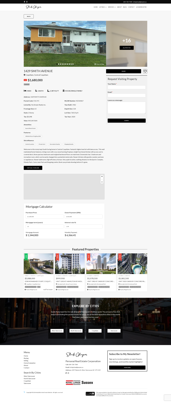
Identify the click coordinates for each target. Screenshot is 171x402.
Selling (26, 360)
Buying (26, 358)
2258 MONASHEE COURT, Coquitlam (38, 281)
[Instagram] (27, 1)
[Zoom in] (102, 176)
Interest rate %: (70, 222)
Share (124, 71)
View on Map (100, 64)
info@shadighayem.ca (139, 2)
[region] (64, 186)
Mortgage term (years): (34, 222)
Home (96, 7)
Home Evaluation (29, 363)
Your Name (112, 84)
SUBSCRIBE (127, 367)
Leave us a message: (115, 100)
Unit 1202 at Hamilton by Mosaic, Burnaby (70, 281)
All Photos (126, 48)
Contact (131, 7)
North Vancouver (29, 378)
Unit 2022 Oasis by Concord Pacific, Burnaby (132, 281)
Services (111, 7)
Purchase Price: (31, 212)
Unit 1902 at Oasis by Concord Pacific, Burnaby (101, 281)
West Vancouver (29, 376)
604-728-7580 (127, 2)
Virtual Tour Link (33, 168)
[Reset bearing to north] (102, 182)
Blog (125, 7)
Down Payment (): (73, 212)
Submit (126, 120)
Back (28, 16)
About (119, 7)
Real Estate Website (47, 392)
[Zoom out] (102, 179)
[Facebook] (24, 1)
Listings (102, 7)
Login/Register (141, 7)
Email (110, 92)
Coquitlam (27, 381)
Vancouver (27, 383)
